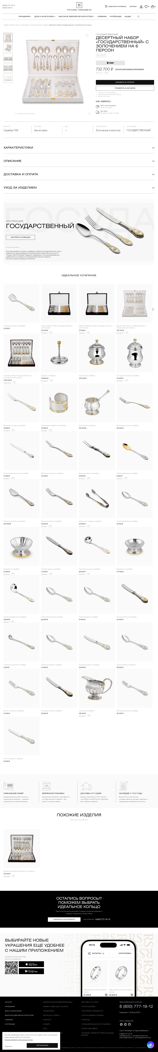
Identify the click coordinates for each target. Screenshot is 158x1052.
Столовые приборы (35, 25)
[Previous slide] (5, 309)
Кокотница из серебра (87, 426)
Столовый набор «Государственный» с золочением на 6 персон (18, 377)
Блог (45, 1028)
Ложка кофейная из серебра (127, 473)
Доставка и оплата (21, 174)
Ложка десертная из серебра (52, 617)
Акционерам (48, 1011)
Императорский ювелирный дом (57, 1002)
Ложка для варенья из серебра (15, 617)
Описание (13, 161)
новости (47, 1019)
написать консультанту (64, 919)
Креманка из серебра (11, 569)
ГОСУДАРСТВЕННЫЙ (107, 34)
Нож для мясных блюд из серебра (16, 473)
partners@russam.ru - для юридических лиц (135, 1038)
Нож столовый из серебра (13, 759)
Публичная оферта (90, 1028)
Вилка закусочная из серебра (127, 426)
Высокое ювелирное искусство (19, 1015)
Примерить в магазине (125, 88)
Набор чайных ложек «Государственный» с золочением (57, 327)
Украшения (10, 1006)
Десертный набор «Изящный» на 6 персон (19, 871)
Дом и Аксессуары (13, 1011)
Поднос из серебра (48, 376)
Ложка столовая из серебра (51, 665)
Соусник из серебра (86, 711)
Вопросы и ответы (51, 1015)
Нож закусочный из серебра (51, 711)
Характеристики (18, 148)
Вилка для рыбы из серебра (51, 521)
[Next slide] (153, 309)
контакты (86, 1019)
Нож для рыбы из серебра (50, 569)
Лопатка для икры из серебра (14, 326)
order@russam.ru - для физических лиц (133, 1036)
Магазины (133, 6)
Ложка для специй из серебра (15, 665)
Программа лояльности (92, 1011)
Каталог (12, 25)
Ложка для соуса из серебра (89, 569)
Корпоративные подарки (93, 1015)
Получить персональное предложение (129, 69)
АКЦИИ (128, 16)
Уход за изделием (20, 188)
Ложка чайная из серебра (88, 617)
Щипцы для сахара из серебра (90, 521)
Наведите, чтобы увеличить (26, 113)
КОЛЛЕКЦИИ (115, 16)
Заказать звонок (7, 8)
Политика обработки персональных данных (98, 1034)
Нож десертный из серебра (89, 665)
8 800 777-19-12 (103, 919)
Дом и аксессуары (22, 25)
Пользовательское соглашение (96, 1024)
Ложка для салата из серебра (14, 521)
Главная (6, 25)
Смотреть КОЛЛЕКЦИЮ (20, 237)
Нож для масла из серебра (126, 617)
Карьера (46, 1024)
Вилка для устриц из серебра (14, 426)
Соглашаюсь (42, 1045)
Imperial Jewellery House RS (55, 1006)
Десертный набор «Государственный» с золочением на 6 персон (131, 327)
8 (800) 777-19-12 (8, 6)
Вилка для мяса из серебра (89, 473)
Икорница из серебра (87, 376)
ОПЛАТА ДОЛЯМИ (88, 1006)
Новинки (102, 16)
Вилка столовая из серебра (14, 711)
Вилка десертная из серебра (127, 711)
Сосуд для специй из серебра (128, 376)
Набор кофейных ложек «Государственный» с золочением (96, 327)
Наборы (45, 25)
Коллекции (10, 1024)
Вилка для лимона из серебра (52, 473)
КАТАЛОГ (8, 1002)
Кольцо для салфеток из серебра (53, 426)
